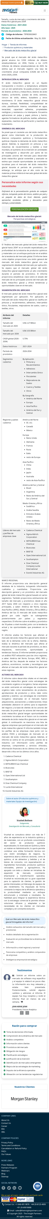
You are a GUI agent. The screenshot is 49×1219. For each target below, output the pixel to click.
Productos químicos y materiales (18, 47)
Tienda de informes (18, 44)
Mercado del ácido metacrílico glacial (20, 50)
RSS (3, 1129)
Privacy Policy (7, 1142)
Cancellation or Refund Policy (14, 1148)
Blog (3, 1173)
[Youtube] (20, 1189)
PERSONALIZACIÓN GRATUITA (24, 209)
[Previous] (20, 1013)
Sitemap (4, 1176)
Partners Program (9, 1167)
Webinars (5, 1170)
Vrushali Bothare (24, 820)
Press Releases (7, 1165)
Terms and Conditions (10, 1145)
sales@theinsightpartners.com (28, 1210)
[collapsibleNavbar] (45, 10)
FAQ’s (3, 1151)
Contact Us (6, 1123)
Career (4, 1126)
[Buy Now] (37, 2)
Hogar (4, 44)
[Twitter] (9, 1189)
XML (3, 1132)
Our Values (6, 1154)
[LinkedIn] (15, 1189)
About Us (5, 1120)
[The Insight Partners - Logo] (10, 10)
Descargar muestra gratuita (11, 2)
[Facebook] (4, 1189)
